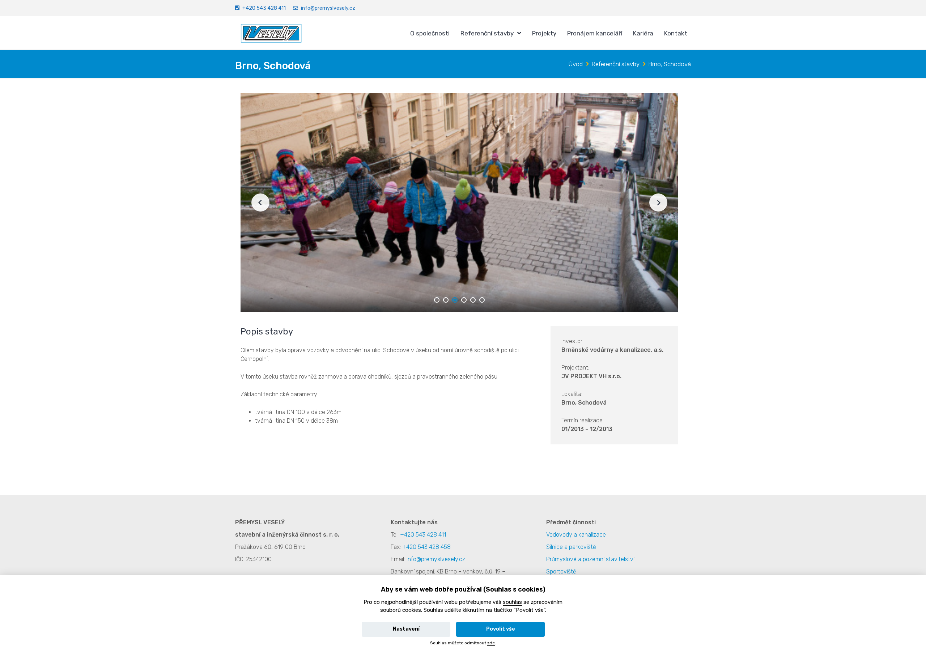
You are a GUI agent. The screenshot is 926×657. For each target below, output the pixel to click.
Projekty (544, 33)
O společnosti (430, 33)
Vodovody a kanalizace (576, 534)
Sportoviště (561, 571)
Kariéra (643, 33)
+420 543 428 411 (264, 8)
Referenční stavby (487, 33)
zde (491, 642)
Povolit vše (500, 629)
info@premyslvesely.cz (328, 8)
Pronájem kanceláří (594, 33)
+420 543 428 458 (426, 546)
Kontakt (675, 33)
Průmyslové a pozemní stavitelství (590, 559)
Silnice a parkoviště (571, 546)
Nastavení (406, 629)
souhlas (512, 602)
